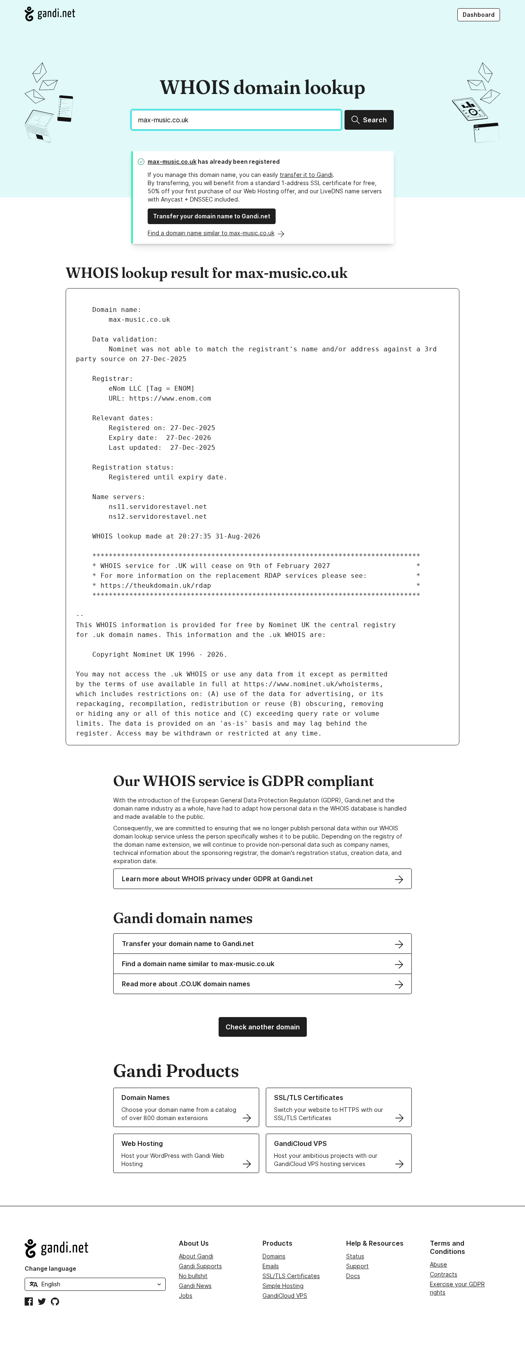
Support (357, 1266)
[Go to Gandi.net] (50, 14)
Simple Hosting (283, 1285)
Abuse (438, 1264)
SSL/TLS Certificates (291, 1275)
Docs (353, 1275)
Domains (273, 1256)
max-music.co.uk (172, 161)
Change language (50, 1268)
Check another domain (263, 1027)
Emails (270, 1266)
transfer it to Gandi (306, 174)
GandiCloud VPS (284, 1295)
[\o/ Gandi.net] (95, 1248)
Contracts (443, 1274)
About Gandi (196, 1256)
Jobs (185, 1295)
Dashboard (479, 14)
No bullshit (193, 1275)
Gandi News (195, 1285)
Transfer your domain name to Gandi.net (211, 216)
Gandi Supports (200, 1266)
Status (355, 1256)
